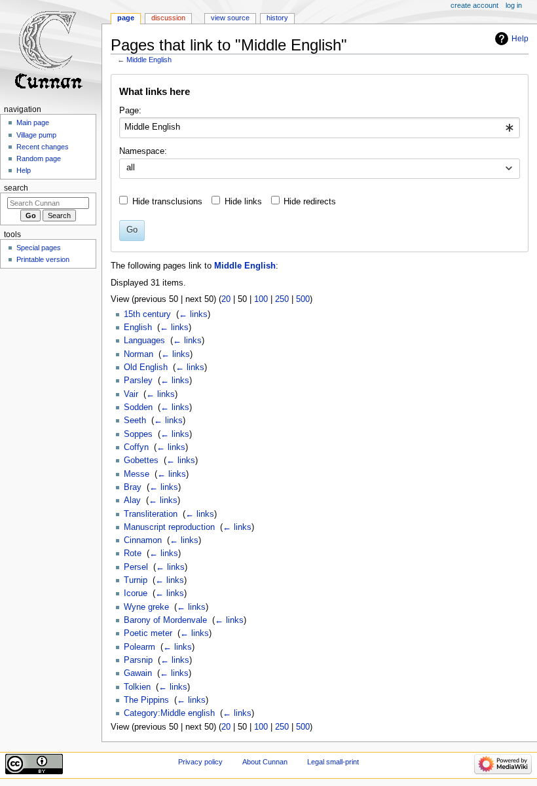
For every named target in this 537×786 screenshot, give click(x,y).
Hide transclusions (167, 201)
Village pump (36, 135)
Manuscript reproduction (169, 527)
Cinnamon (143, 540)
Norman (138, 354)
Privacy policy (200, 762)
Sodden (138, 407)
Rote (132, 553)
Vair (131, 394)
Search (16, 188)
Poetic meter (148, 633)
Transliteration (150, 514)
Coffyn (136, 447)
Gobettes (141, 460)
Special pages (38, 248)
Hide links (243, 201)
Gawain (138, 673)
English (138, 327)
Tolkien (137, 687)
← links (193, 314)
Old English (146, 367)
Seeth (135, 420)
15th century (147, 314)
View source (230, 18)
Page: (130, 110)
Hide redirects (310, 201)
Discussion (168, 18)
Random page (38, 158)
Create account (474, 5)
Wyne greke (146, 607)
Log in (514, 5)
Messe (136, 474)
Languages (144, 340)
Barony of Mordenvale (165, 620)
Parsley (138, 380)
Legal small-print (333, 762)
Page (125, 18)
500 (303, 299)
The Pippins (146, 700)
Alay (132, 500)
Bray (132, 487)
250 (282, 299)
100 (261, 299)
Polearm (139, 647)
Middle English (149, 60)
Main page (32, 122)
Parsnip (138, 660)
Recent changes (42, 147)
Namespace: (143, 151)
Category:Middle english (169, 713)
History (277, 18)
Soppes (138, 434)
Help (519, 38)
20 (226, 299)
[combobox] (319, 127)
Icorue (135, 593)
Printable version (42, 259)
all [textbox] (130, 167)
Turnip (135, 580)
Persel (136, 567)
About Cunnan (264, 762)
